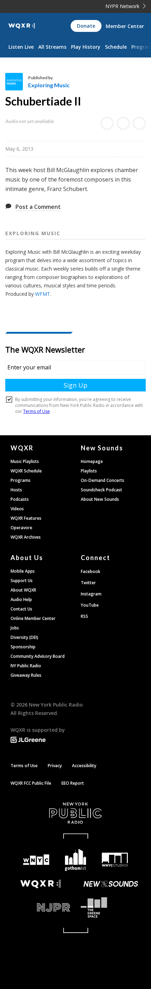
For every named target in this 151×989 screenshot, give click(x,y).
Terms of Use (24, 766)
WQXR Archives (26, 537)
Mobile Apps (23, 571)
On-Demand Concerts (102, 480)
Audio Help (21, 599)
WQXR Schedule (26, 471)
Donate (86, 25)
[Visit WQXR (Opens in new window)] (40, 884)
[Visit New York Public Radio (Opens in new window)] (75, 813)
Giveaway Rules (26, 675)
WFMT (42, 294)
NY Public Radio (26, 666)
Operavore (21, 528)
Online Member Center (33, 618)
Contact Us (21, 609)
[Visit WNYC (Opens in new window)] (36, 859)
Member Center (125, 26)
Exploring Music (49, 85)
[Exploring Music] (16, 81)
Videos (17, 509)
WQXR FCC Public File (31, 783)
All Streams (52, 46)
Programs (21, 480)
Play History (85, 46)
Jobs (15, 628)
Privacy (55, 766)
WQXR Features (26, 518)
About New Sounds (100, 499)
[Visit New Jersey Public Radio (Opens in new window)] (40, 907)
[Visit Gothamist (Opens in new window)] (75, 860)
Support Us (22, 581)
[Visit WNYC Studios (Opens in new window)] (114, 860)
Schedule (116, 46)
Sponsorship (23, 647)
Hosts (16, 490)
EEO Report (72, 783)
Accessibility (84, 766)
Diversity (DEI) (24, 637)
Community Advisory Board (38, 656)
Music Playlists (25, 461)
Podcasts (20, 499)
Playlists (89, 471)
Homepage (92, 461)
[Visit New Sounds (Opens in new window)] (111, 884)
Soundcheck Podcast (101, 490)
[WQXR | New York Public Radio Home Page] (21, 26)
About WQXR (23, 590)
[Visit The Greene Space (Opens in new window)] (111, 907)
